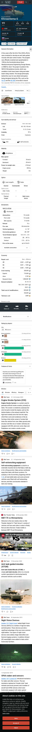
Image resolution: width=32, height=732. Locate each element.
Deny (16, 718)
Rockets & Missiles (17, 606)
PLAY (20, 2)
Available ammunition (10, 247)
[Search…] (26, 2)
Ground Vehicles (14, 552)
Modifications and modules (19, 450)
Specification (8, 90)
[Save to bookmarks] (12, 555)
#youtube (22, 552)
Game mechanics (5, 450)
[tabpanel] (16, 230)
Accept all (16, 723)
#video (29, 552)
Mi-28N (12, 80)
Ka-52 (3, 80)
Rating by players (19, 90)
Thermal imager (6, 197)
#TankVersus (4, 552)
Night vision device (25, 197)
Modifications (7, 316)
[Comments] (9, 555)
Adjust (16, 728)
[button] (30, 49)
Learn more (5, 713)
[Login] (30, 2)
